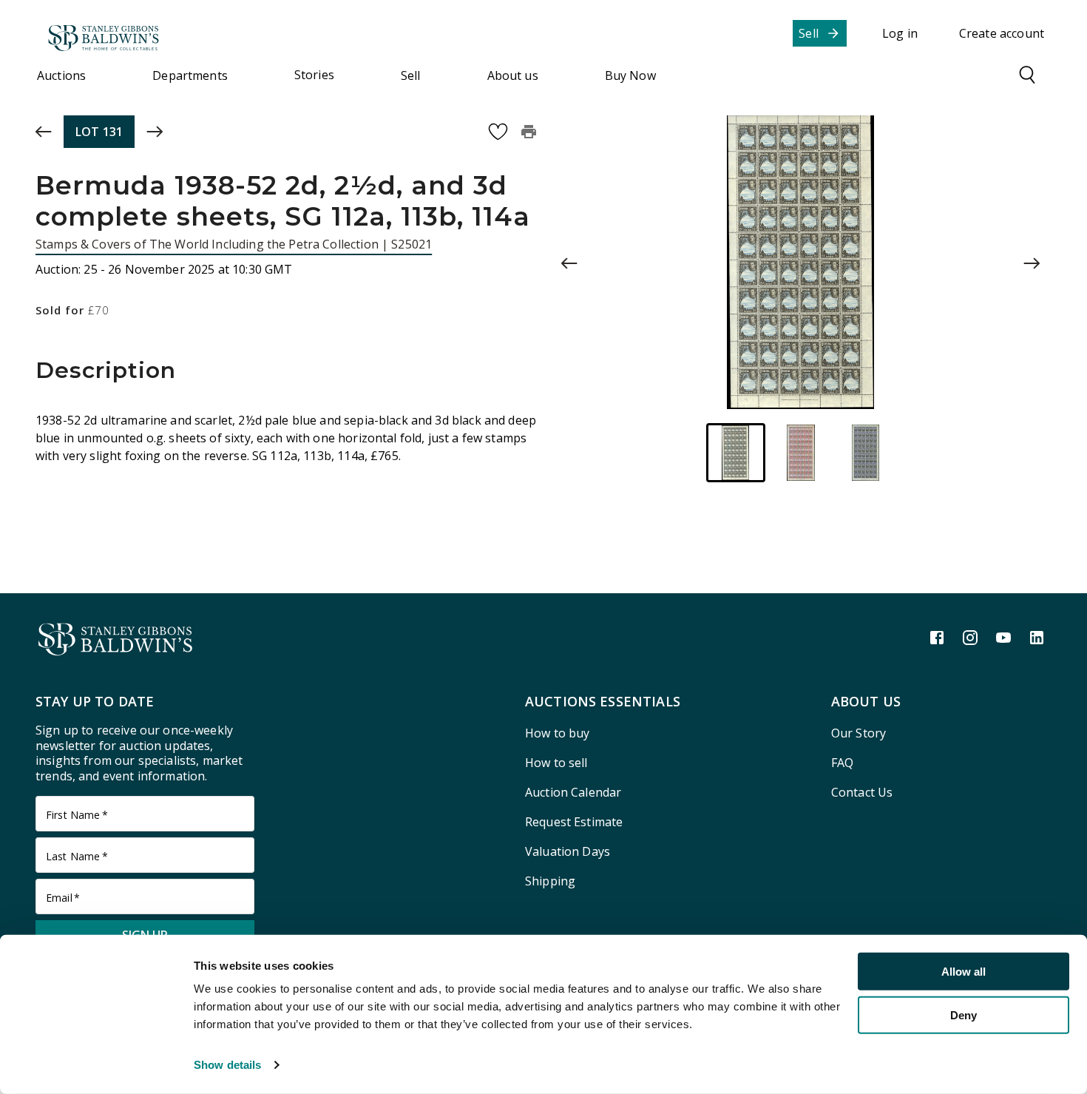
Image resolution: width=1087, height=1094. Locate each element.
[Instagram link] (970, 637)
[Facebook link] (937, 637)
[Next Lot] (154, 132)
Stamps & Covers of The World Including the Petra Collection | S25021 (233, 244)
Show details (227, 1064)
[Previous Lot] (43, 132)
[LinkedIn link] (1037, 637)
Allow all (963, 971)
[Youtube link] (1003, 637)
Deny (963, 1014)
